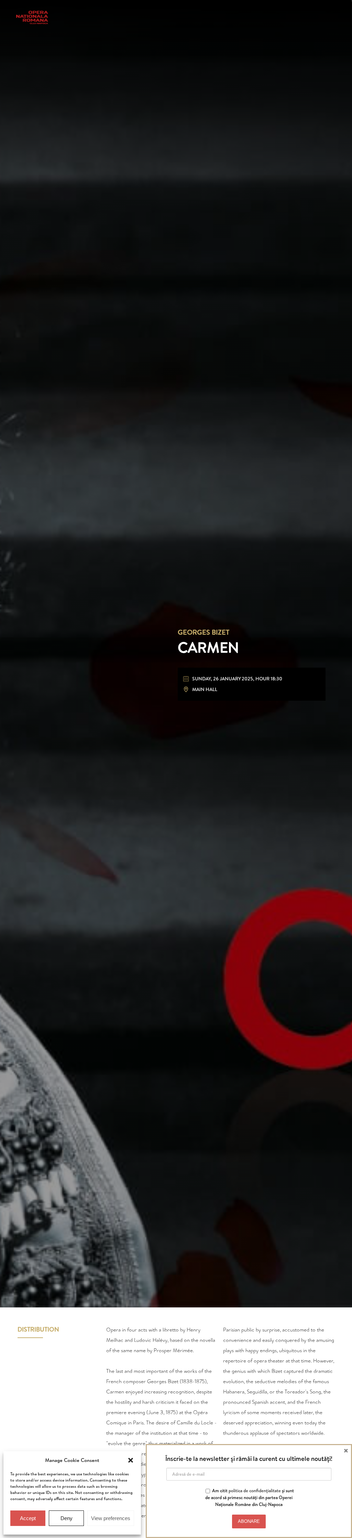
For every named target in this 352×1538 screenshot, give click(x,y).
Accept (28, 1518)
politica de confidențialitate (255, 1490)
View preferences (110, 1518)
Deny (66, 1518)
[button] (130, 1460)
